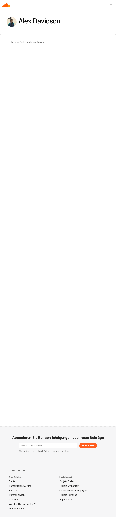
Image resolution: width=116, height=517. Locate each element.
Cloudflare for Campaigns (73, 490)
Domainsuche (16, 508)
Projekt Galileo (67, 481)
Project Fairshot (68, 495)
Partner (13, 490)
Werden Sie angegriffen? (22, 504)
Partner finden (17, 495)
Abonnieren (88, 445)
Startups (13, 499)
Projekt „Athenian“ (69, 485)
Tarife (12, 481)
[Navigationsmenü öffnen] (111, 5)
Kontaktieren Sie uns (20, 485)
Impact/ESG (65, 499)
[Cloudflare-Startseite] (6, 5)
